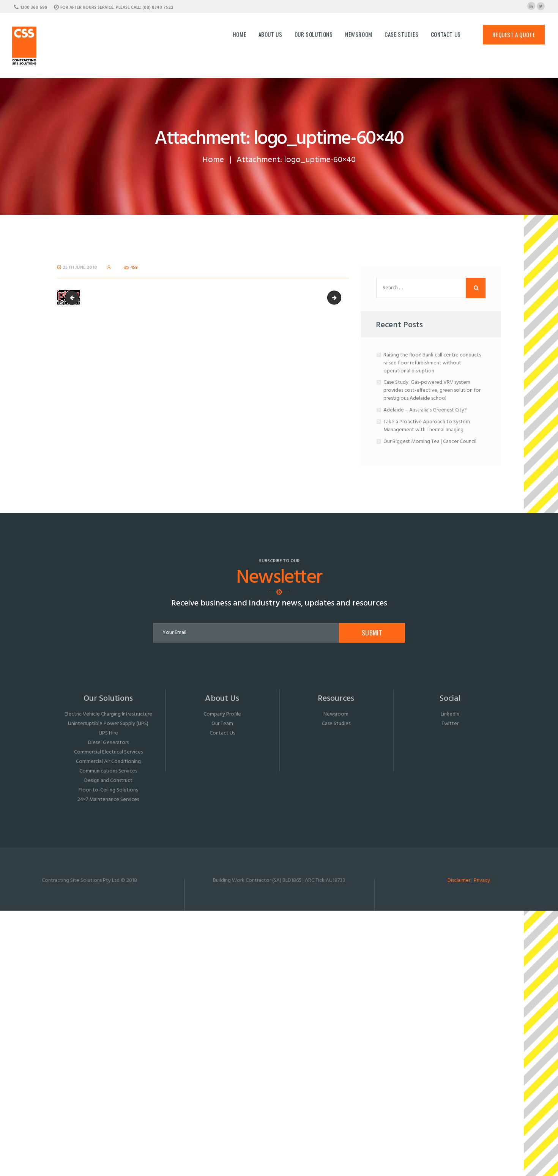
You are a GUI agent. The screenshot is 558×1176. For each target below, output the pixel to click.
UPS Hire (108, 733)
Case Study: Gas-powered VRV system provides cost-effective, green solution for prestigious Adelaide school (432, 390)
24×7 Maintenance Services (108, 799)
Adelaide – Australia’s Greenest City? (425, 410)
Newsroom (335, 714)
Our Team (222, 723)
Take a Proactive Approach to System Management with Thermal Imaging (426, 426)
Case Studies (336, 723)
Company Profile (222, 714)
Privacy (482, 880)
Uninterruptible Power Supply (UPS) (108, 723)
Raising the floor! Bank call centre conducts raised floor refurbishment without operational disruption (432, 363)
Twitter (450, 723)
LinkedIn (450, 714)
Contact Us (222, 733)
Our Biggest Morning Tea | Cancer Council (429, 441)
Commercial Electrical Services (108, 752)
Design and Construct (108, 780)
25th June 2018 (80, 267)
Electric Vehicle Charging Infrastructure (108, 714)
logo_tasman (73, 297)
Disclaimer (459, 880)
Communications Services (108, 771)
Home (213, 160)
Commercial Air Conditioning (108, 761)
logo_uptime (338, 297)
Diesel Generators (108, 742)
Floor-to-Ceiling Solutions (108, 790)
